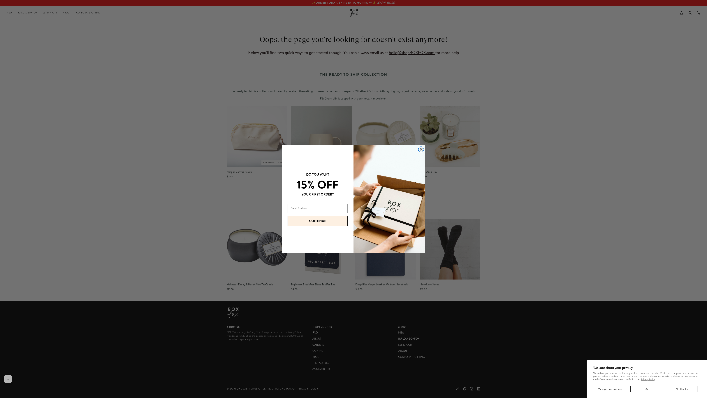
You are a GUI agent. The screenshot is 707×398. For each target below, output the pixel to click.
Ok (646, 389)
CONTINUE (317, 221)
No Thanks (682, 389)
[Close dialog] (421, 149)
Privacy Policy (648, 379)
